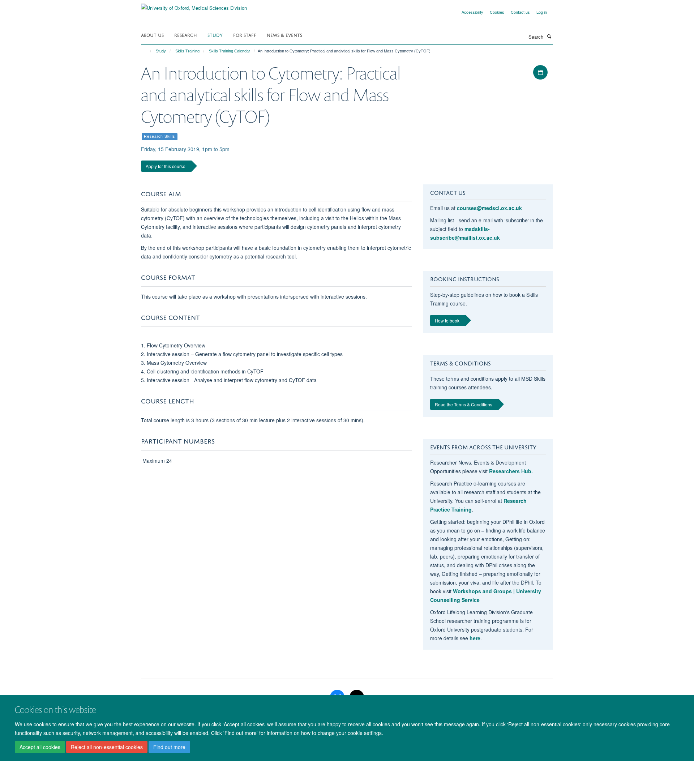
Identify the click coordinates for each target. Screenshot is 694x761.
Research (185, 34)
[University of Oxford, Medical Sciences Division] (194, 5)
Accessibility (472, 12)
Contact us (520, 12)
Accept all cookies (40, 747)
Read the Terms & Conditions (463, 404)
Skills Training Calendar (229, 51)
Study (215, 34)
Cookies (497, 12)
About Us (152, 34)
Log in (541, 12)
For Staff (244, 34)
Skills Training (187, 51)
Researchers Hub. (511, 471)
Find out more (169, 747)
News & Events (284, 34)
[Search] (549, 36)
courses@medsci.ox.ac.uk (489, 207)
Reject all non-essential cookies (107, 747)
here (475, 638)
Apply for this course (165, 166)
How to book (447, 320)
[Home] (147, 51)
